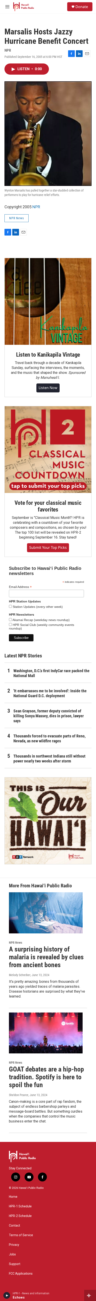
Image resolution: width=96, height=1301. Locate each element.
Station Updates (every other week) (37, 606)
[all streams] (90, 1295)
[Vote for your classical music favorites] (48, 449)
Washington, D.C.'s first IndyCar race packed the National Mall (51, 673)
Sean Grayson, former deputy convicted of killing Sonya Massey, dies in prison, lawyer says (48, 716)
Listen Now (48, 387)
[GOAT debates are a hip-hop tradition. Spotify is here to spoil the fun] (46, 1033)
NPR (36, 206)
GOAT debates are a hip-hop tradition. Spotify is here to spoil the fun (46, 1077)
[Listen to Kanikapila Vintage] (48, 301)
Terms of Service (21, 1235)
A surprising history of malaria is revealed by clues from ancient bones (46, 957)
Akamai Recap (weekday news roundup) (41, 620)
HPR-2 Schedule (20, 1216)
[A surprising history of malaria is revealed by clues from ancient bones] (46, 912)
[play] (7, 1295)
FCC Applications (21, 1273)
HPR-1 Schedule (20, 1206)
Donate (81, 7)
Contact (14, 1225)
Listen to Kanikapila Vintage (48, 354)
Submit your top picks (48, 547)
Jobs (12, 1254)
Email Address (20, 587)
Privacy (14, 1244)
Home (13, 1196)
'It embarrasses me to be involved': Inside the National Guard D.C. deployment (50, 693)
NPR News (16, 218)
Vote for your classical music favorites (48, 506)
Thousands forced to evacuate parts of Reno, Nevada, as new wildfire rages (49, 738)
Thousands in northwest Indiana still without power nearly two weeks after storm (49, 758)
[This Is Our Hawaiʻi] (48, 820)
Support (14, 1264)
